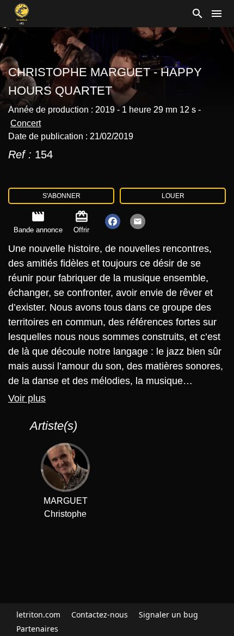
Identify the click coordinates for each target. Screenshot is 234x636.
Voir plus (27, 398)
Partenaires (37, 628)
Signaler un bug (168, 614)
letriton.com (38, 614)
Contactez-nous (99, 614)
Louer (173, 196)
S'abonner (61, 196)
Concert (25, 123)
